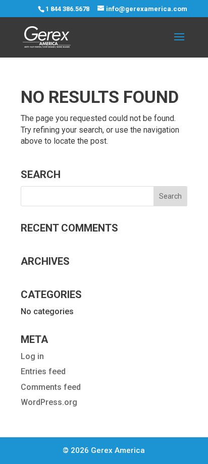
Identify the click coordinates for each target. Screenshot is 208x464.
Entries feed (43, 371)
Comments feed (51, 387)
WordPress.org (49, 402)
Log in (32, 356)
